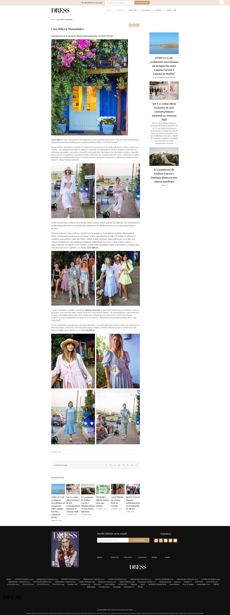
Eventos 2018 (72, 584)
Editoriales (91, 587)
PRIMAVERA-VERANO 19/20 (19, 582)
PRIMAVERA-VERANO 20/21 (187, 579)
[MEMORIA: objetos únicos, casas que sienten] (103, 485)
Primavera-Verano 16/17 (147, 582)
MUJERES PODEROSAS (157, 584)
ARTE (143, 584)
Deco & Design (188, 584)
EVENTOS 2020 (43, 584)
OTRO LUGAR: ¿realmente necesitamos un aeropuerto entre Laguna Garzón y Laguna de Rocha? (164, 65)
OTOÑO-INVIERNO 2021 (164, 579)
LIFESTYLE (142, 557)
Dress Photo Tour (203, 584)
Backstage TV (129, 587)
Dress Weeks (174, 584)
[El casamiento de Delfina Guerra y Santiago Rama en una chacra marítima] (88, 485)
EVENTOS (114, 557)
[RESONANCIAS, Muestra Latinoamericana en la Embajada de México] (133, 485)
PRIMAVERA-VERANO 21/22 (140, 579)
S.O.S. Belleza (110, 584)
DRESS (154, 557)
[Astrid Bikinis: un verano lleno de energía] (118, 485)
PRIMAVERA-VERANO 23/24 (47, 579)
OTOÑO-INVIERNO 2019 (42, 582)
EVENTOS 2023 (212, 582)
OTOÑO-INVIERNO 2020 (210, 579)
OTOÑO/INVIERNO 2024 (24, 579)
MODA (99, 557)
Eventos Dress (104, 587)
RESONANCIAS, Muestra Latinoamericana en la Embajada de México (133, 503)
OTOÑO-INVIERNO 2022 (117, 579)
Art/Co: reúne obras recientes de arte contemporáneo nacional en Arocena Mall (164, 111)
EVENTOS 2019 (58, 584)
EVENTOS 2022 (13, 584)
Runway (177, 582)
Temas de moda (165, 582)
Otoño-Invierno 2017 (127, 582)
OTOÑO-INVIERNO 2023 (70, 579)
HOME (167, 557)
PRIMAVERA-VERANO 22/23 (94, 579)
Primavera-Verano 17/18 (107, 582)
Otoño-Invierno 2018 (87, 582)
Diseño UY (188, 582)
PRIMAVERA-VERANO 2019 (65, 582)
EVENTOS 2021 (28, 584)
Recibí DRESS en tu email (92, 2)
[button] (175, 10)
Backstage (117, 587)
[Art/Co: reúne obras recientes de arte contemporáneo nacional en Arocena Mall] (73, 485)
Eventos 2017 (85, 584)
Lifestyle (134, 584)
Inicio (53, 19)
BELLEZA (128, 557)
